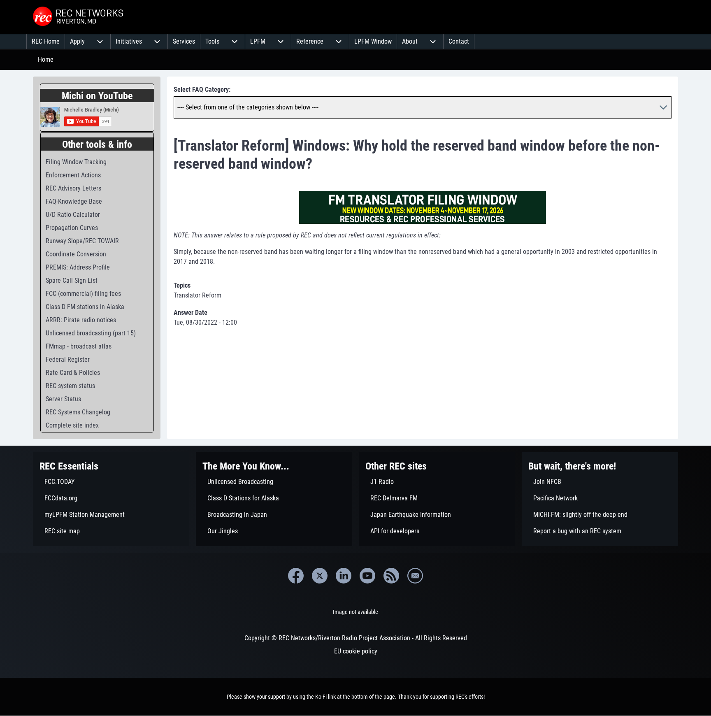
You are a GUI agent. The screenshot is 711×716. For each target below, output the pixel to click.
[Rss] (391, 575)
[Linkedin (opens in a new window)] (343, 575)
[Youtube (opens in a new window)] (367, 575)
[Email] (415, 575)
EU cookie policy (355, 651)
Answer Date (190, 312)
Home (45, 59)
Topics (182, 285)
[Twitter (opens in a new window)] (319, 575)
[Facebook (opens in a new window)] (296, 575)
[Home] (79, 17)
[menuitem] (46, 41)
